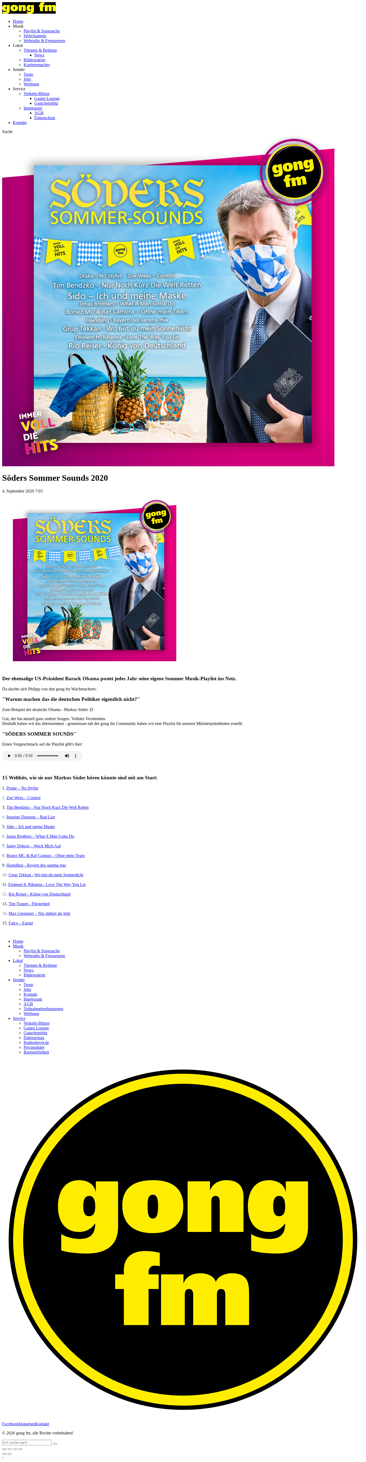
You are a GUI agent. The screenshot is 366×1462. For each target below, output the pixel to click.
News (39, 55)
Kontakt (20, 122)
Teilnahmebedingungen (43, 1008)
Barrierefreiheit (36, 1052)
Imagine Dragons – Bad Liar (30, 817)
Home (18, 21)
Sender (19, 980)
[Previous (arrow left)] (4, 1454)
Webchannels (35, 35)
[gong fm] (29, 12)
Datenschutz (44, 117)
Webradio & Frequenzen (44, 40)
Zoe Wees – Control (23, 797)
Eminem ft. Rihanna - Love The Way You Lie (47, 884)
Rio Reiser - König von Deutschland (39, 894)
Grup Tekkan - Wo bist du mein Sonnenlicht (46, 875)
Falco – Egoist (21, 923)
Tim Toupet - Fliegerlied (29, 903)
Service (19, 1018)
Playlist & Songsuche (42, 31)
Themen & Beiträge (40, 50)
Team (28, 74)
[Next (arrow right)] (10, 1454)
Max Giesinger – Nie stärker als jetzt (39, 913)
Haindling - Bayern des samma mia (36, 865)
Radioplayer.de (36, 1042)
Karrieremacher (37, 64)
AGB (39, 113)
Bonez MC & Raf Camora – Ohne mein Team (45, 855)
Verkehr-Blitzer (37, 93)
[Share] (10, 1449)
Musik (18, 946)
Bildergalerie (34, 60)
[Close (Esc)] (4, 1449)
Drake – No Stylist (22, 788)
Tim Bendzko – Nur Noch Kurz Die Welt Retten (47, 807)
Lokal (18, 960)
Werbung (31, 84)
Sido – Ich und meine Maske (30, 826)
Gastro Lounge (47, 98)
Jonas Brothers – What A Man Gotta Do (40, 836)
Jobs (27, 79)
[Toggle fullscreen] (15, 1449)
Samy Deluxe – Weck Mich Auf (33, 846)
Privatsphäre (34, 1047)
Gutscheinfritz (46, 103)
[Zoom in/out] (20, 1449)
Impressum (33, 108)
